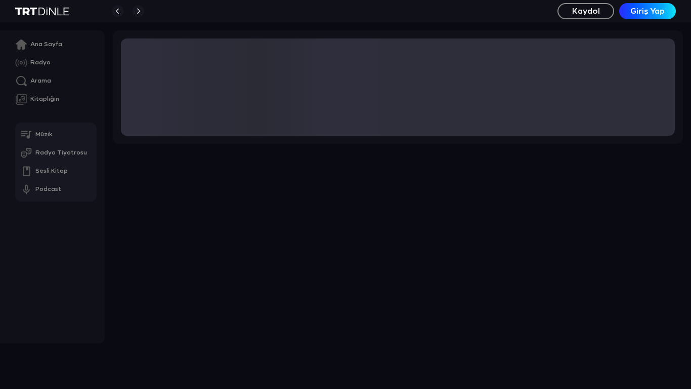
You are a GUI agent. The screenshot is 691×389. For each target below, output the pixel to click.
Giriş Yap (647, 11)
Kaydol (586, 11)
